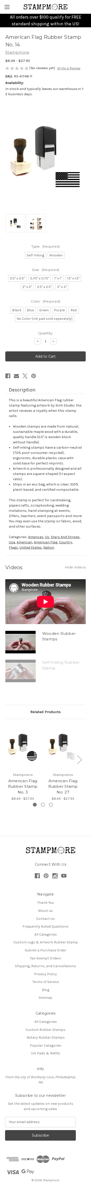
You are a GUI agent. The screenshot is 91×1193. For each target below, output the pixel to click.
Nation (48, 547)
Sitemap (45, 998)
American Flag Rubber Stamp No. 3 (23, 786)
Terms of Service (45, 982)
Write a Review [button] (68, 68)
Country (65, 542)
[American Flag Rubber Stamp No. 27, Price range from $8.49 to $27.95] (63, 747)
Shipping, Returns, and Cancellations (45, 966)
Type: (45, 246)
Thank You (45, 903)
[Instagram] (55, 875)
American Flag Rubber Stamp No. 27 (63, 786)
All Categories (45, 934)
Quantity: (45, 333)
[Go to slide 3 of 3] (51, 805)
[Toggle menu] (7, 7)
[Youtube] (63, 875)
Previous (7, 759)
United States (30, 547)
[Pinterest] (33, 375)
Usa (12, 542)
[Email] (16, 375)
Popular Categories (45, 1045)
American (24, 542)
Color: (45, 301)
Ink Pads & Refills (45, 1053)
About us (45, 911)
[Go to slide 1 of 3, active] (35, 805)
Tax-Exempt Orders (45, 958)
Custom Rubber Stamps (45, 1030)
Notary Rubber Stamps (46, 1037)
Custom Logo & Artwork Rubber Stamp (45, 942)
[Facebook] (7, 375)
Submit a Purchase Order (45, 950)
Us (47, 537)
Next (79, 759)
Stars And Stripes (65, 537)
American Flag (45, 542)
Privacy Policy (45, 974)
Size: (45, 270)
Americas (35, 537)
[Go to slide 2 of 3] (43, 805)
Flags (13, 547)
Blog (45, 990)
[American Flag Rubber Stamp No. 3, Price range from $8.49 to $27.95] (22, 747)
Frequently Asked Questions (45, 926)
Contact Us (45, 919)
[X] (25, 375)
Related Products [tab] (45, 712)
